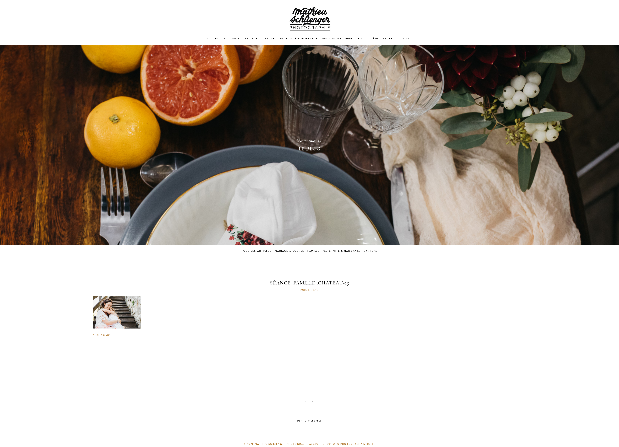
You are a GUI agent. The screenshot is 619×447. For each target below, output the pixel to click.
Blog (362, 38)
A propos (232, 38)
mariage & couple (289, 251)
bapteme (371, 251)
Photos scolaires (337, 38)
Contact (405, 38)
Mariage (251, 38)
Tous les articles (256, 251)
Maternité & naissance (299, 38)
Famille (269, 38)
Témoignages (382, 38)
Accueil (213, 38)
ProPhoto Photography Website (349, 444)
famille (313, 251)
